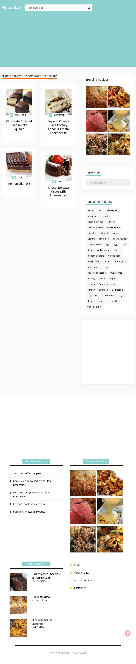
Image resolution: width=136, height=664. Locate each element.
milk (106, 267)
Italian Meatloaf (36, 504)
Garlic (90, 250)
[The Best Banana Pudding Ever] (119, 121)
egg (108, 244)
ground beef (114, 256)
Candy (21, 177)
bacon (90, 210)
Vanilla (115, 301)
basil (100, 210)
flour (125, 244)
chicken (111, 222)
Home (76, 565)
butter (107, 216)
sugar (121, 295)
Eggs (116, 244)
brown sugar (93, 216)
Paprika (91, 284)
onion (102, 278)
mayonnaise (93, 267)
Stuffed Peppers (32, 473)
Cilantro (91, 239)
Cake (60, 181)
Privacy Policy (81, 572)
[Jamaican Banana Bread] (96, 97)
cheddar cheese (95, 222)
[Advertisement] (68, 42)
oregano (113, 278)
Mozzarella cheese (96, 273)
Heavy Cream (93, 261)
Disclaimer (79, 588)
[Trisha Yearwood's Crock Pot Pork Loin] (96, 145)
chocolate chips (109, 233)
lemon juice (120, 261)
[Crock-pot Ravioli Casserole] (119, 145)
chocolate (92, 233)
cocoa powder (120, 239)
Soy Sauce (92, 295)
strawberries (108, 295)
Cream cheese (94, 244)
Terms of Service (82, 580)
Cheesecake (20, 115)
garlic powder (103, 250)
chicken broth (113, 227)
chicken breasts (95, 227)
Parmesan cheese (108, 284)
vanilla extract (94, 307)
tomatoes (102, 301)
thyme (90, 301)
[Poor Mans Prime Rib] (96, 121)
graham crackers (95, 256)
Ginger (117, 250)
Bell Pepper (112, 210)
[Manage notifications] (128, 633)
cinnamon (104, 239)
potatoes (103, 290)
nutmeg (91, 278)
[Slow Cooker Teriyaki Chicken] (119, 97)
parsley (91, 290)
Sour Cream (117, 290)
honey (107, 261)
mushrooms (116, 273)
